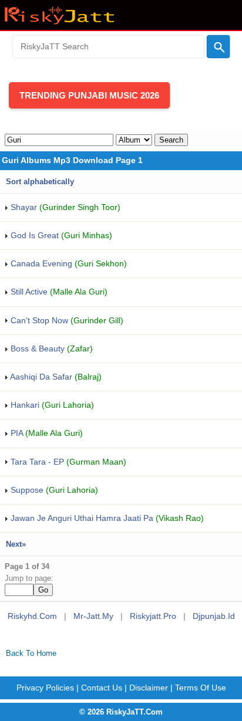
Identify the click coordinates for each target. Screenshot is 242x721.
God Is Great (60, 235)
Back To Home (31, 653)
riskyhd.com (32, 616)
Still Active (57, 291)
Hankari (51, 404)
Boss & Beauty (50, 348)
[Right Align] (218, 47)
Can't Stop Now (65, 320)
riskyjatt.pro (153, 616)
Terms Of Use (200, 687)
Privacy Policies (45, 687)
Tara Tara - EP (67, 461)
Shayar (64, 207)
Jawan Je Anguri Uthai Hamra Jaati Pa (106, 518)
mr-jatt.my (93, 616)
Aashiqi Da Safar (55, 376)
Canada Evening (67, 263)
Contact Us (101, 687)
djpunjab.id (214, 616)
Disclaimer (148, 687)
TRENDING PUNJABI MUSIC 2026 (89, 95)
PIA (45, 433)
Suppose (53, 490)
